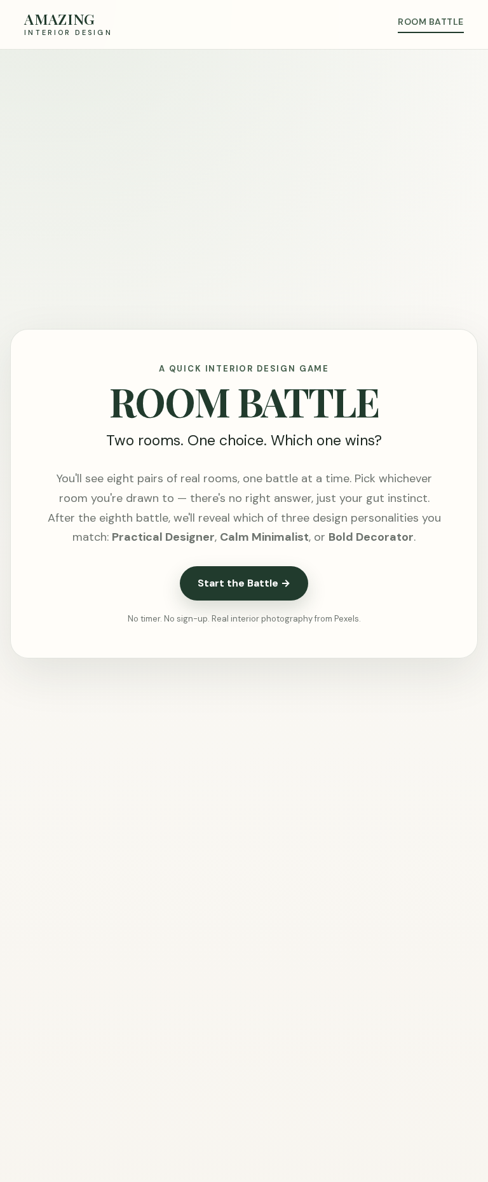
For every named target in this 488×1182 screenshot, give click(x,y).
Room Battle (430, 21)
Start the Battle (244, 583)
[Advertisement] (244, 145)
